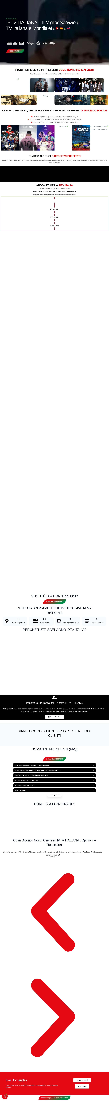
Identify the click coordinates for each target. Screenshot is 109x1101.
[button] (53, 913)
